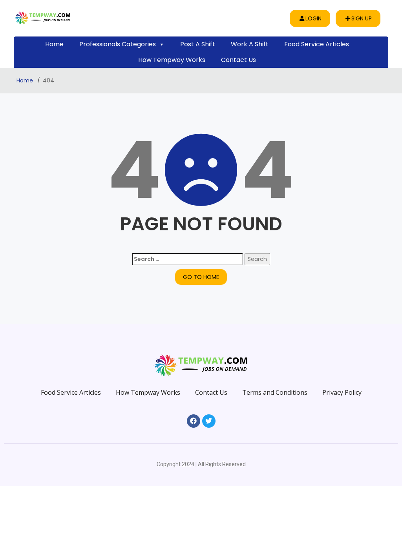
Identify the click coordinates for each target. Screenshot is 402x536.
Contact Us (238, 59)
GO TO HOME (201, 277)
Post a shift (197, 44)
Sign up (361, 18)
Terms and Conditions (274, 392)
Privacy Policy (342, 392)
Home (54, 44)
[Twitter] (209, 421)
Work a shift (250, 44)
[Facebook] (193, 421)
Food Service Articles (316, 44)
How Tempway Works (171, 59)
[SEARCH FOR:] (187, 259)
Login (313, 18)
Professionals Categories (117, 44)
